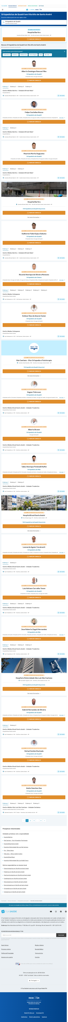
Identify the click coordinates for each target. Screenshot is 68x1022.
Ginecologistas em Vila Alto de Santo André (15, 882)
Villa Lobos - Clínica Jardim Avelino (13, 854)
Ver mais (47, 54)
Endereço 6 (44, 290)
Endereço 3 (21, 86)
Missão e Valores (39, 945)
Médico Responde (32, 5)
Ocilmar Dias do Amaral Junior (34, 316)
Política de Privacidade (7, 953)
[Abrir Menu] (2, 9)
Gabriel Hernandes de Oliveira (34, 710)
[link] (44, 820)
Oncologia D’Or (40, 1013)
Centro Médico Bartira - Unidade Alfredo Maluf (18, 90)
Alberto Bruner (34, 430)
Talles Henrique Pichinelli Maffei (34, 467)
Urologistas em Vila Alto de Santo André (14, 892)
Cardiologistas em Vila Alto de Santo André (15, 878)
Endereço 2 (13, 86)
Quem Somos (4, 945)
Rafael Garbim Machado (34, 751)
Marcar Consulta (12, 900)
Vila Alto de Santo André (36, 900)
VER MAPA (62, 95)
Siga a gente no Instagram (56, 911)
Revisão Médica (39, 949)
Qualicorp (44, 1017)
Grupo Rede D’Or (42, 988)
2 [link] (30, 820)
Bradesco (15, 54)
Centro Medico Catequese (11, 294)
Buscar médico (12, 5)
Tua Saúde (4, 5)
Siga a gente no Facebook (61, 911)
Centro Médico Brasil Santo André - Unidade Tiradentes (21, 408)
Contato (37, 957)
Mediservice (23, 54)
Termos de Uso (39, 953)
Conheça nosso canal (51, 911)
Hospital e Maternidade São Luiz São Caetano (13, 809)
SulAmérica (7, 54)
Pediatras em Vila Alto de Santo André (14, 872)
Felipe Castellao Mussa (34, 112)
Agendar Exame (22, 5)
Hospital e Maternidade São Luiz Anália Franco (16, 860)
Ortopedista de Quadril (23, 900)
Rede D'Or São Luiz (29, 1013)
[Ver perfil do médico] (34, 63)
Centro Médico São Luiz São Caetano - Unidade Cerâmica (21, 807)
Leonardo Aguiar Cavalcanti (34, 547)
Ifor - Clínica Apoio (9, 850)
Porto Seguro (33, 54)
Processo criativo (6, 949)
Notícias (41, 5)
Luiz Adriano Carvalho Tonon (34, 588)
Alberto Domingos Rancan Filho (34, 71)
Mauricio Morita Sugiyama (34, 154)
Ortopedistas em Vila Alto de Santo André (15, 888)
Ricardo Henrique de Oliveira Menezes (34, 275)
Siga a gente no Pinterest (66, 911)
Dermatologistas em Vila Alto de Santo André (16, 885)
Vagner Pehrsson (34, 392)
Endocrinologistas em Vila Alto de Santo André (16, 868)
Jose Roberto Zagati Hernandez (34, 629)
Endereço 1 (5, 86)
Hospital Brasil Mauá (9, 857)
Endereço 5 (36, 290)
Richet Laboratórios (34, 1017)
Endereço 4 (29, 86)
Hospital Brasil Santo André (9, 296)
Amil (41, 54)
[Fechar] (64, 51)
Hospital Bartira (34, 32)
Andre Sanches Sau (34, 788)
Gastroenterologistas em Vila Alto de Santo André (17, 875)
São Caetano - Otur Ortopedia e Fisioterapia (15, 840)
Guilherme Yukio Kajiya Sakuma (34, 234)
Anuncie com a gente (7, 957)
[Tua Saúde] (9, 911)
